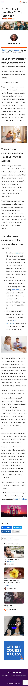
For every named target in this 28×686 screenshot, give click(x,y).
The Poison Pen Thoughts (11, 559)
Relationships (8, 19)
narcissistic (17, 253)
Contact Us (14, 677)
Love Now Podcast (20, 499)
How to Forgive (8, 605)
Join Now (14, 627)
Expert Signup (5, 675)
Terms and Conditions (21, 675)
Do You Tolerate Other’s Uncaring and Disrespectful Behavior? (12, 582)
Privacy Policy (12, 675)
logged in (9, 539)
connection (15, 290)
